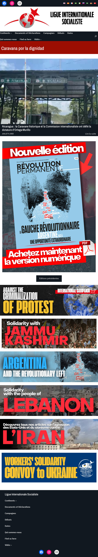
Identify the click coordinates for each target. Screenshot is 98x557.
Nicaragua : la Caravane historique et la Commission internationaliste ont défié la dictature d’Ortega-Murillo (46, 128)
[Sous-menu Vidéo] (40, 39)
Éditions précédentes (49, 278)
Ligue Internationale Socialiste (21, 494)
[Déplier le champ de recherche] (94, 36)
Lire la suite (90, 133)
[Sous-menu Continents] (11, 33)
